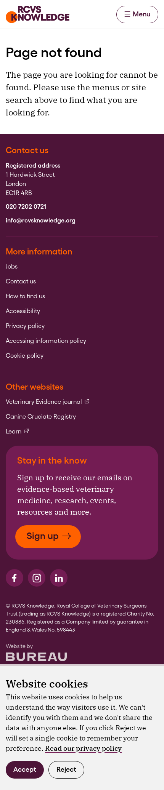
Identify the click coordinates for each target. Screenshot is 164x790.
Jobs (12, 267)
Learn (17, 432)
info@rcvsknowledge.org (41, 220)
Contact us (21, 281)
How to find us (25, 296)
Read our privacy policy (83, 748)
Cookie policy (24, 356)
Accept (24, 769)
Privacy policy (25, 326)
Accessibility (23, 311)
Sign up (43, 535)
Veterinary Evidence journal (48, 402)
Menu (141, 14)
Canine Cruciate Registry (41, 417)
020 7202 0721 (26, 207)
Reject (66, 769)
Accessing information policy (46, 341)
